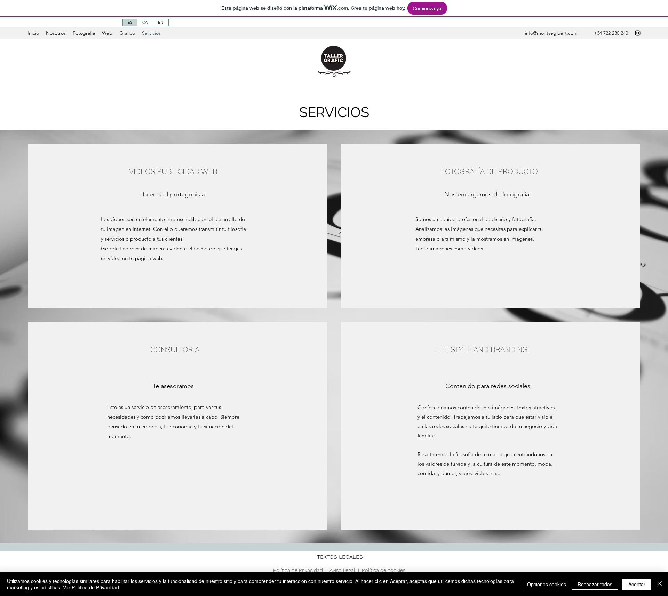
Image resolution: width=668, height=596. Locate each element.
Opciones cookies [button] (546, 584)
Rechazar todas (595, 584)
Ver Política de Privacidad (91, 587)
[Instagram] (637, 33)
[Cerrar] (659, 584)
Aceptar (636, 584)
